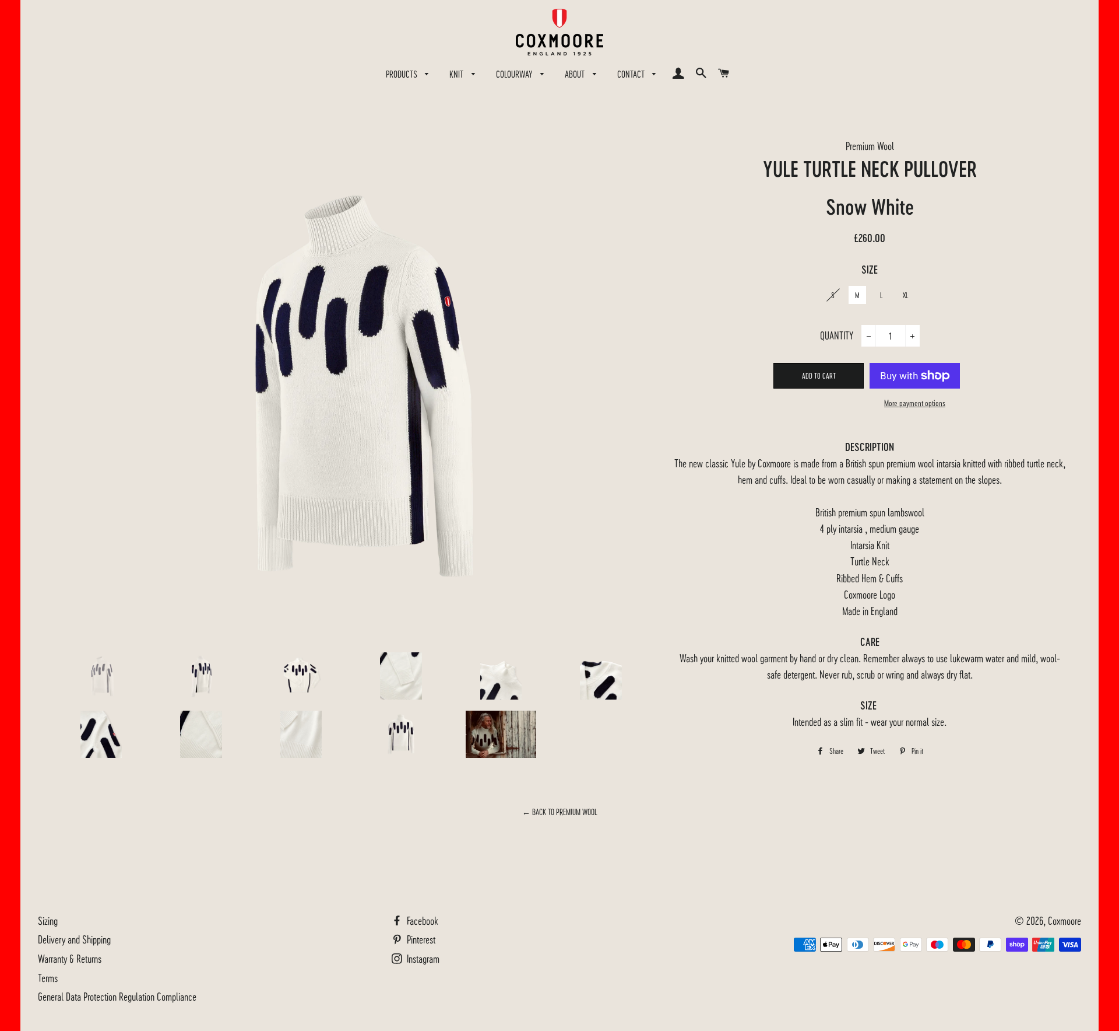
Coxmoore (1064, 920)
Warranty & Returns (69, 958)
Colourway (515, 73)
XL (905, 295)
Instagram (421, 958)
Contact (632, 73)
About (576, 73)
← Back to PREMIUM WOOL (559, 812)
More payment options (914, 403)
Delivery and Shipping (74, 939)
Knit (457, 73)
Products (403, 73)
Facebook (421, 920)
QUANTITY (836, 335)
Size (869, 269)
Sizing (48, 920)
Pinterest (419, 939)
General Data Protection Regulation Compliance (117, 996)
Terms (48, 977)
